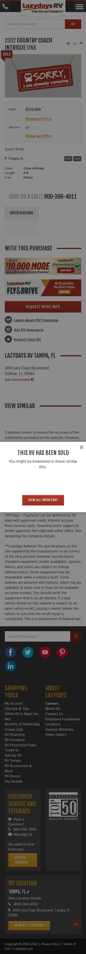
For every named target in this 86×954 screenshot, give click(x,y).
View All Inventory (43, 500)
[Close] (81, 447)
